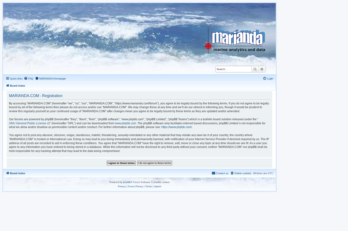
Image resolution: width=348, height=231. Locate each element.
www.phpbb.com (125, 123)
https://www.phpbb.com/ (176, 127)
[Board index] (238, 29)
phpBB (127, 182)
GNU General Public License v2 (29, 123)
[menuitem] (28, 78)
